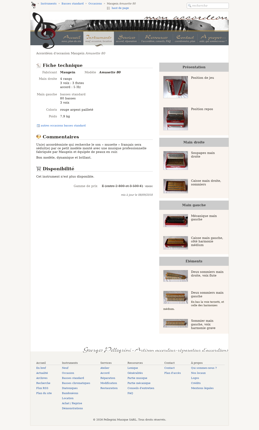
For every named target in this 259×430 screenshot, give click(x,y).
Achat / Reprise (72, 403)
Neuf (65, 367)
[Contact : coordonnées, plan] (185, 38)
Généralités (135, 372)
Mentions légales (202, 388)
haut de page (120, 7)
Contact (169, 367)
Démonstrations (72, 408)
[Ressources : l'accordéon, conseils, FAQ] (156, 38)
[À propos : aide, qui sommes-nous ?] (213, 38)
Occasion (68, 372)
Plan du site (44, 393)
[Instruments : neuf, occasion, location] (98, 38)
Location (67, 398)
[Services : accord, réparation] (126, 38)
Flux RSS (42, 388)
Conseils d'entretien (140, 388)
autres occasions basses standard (63, 125)
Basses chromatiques (76, 383)
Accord (104, 372)
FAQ (130, 393)
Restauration (109, 388)
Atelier (104, 367)
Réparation (107, 378)
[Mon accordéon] (33, 5)
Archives (42, 378)
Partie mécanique (139, 383)
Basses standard (73, 378)
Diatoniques (70, 388)
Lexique (132, 367)
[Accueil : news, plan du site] (71, 38)
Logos (195, 378)
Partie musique (137, 378)
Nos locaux (198, 372)
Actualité (42, 372)
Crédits (196, 383)
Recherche (43, 383)
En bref (41, 367)
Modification (108, 383)
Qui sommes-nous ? (204, 367)
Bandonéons (70, 393)
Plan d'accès (172, 372)
